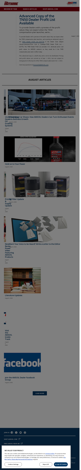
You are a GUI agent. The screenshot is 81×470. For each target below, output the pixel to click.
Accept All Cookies (61, 464)
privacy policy (49, 453)
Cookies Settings (13, 464)
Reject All (46, 464)
